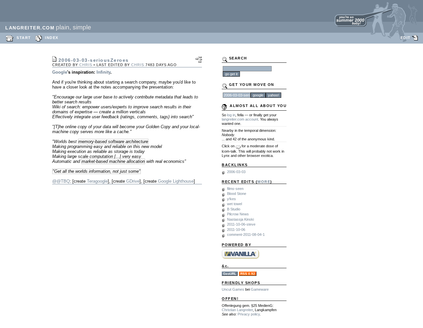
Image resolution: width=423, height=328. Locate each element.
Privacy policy (249, 314)
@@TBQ (61, 181)
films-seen (235, 189)
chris (85, 65)
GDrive (132, 181)
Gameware (260, 289)
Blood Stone (236, 194)
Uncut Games (233, 289)
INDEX (51, 38)
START (24, 38)
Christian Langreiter (237, 310)
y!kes (231, 199)
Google (59, 72)
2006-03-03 (236, 172)
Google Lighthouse (176, 181)
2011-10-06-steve (241, 224)
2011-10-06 (236, 230)
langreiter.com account (240, 119)
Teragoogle (97, 181)
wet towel (234, 204)
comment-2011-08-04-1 (246, 235)
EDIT (406, 38)
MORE (263, 182)
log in (231, 115)
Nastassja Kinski (240, 219)
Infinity (103, 72)
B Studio (233, 209)
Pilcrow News (238, 214)
